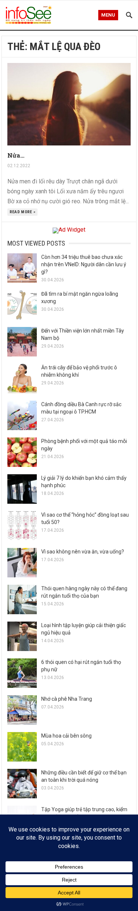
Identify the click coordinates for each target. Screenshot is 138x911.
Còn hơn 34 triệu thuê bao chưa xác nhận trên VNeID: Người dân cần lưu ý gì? (83, 264)
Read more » (23, 212)
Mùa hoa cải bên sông (66, 736)
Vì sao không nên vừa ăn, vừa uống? (82, 552)
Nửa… (15, 155)
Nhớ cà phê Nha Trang (66, 699)
